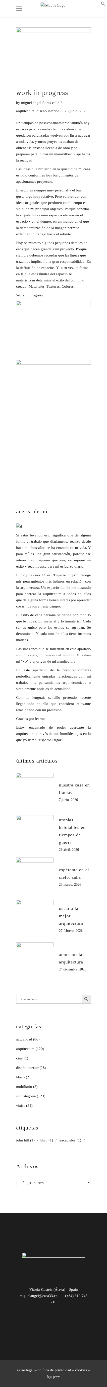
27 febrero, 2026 (71, 931)
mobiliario (24, 1087)
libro (46, 1140)
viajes (20, 1106)
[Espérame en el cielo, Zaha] (35, 876)
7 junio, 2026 (68, 800)
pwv (56, 1377)
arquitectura (25, 111)
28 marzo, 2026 (70, 884)
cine (19, 1058)
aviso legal (25, 1370)
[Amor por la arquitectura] (35, 961)
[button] (103, 5)
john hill (25, 1140)
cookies (81, 1370)
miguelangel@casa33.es (38, 1296)
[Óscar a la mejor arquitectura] (35, 918)
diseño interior (48, 111)
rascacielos (70, 1140)
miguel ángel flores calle (40, 103)
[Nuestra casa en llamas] (35, 791)
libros (20, 1077)
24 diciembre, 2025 (72, 969)
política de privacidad (54, 1370)
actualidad (24, 1039)
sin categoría (26, 1096)
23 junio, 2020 (76, 111)
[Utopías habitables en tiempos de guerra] (35, 834)
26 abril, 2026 (69, 850)
